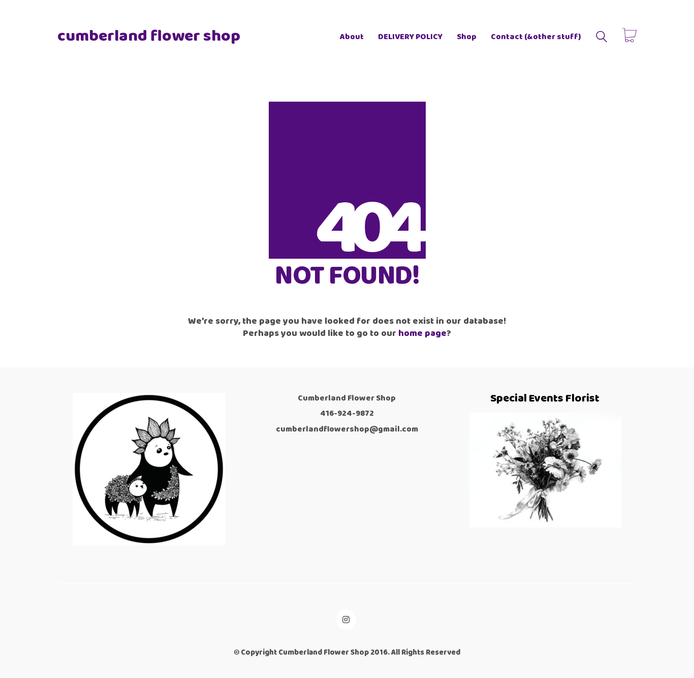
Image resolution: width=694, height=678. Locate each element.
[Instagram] (346, 619)
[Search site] (601, 38)
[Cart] (629, 36)
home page (422, 333)
